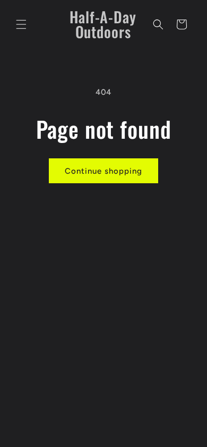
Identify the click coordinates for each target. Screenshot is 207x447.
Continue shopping (103, 171)
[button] (21, 24)
